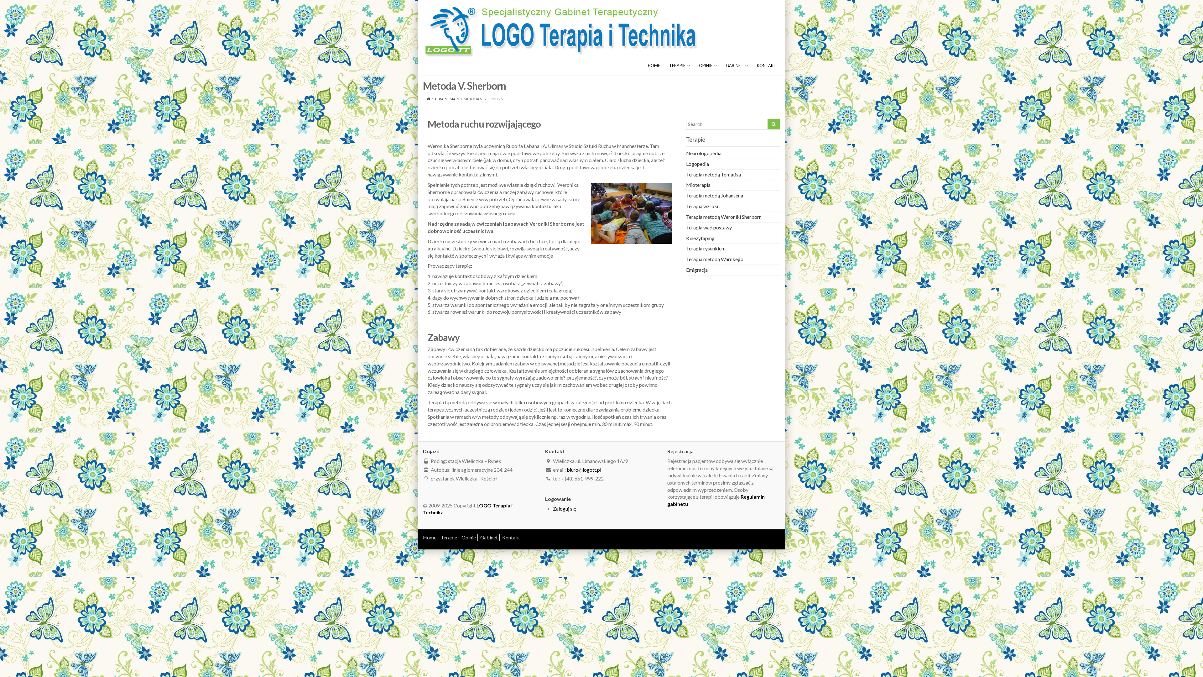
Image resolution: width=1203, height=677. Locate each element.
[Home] (428, 99)
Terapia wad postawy (709, 227)
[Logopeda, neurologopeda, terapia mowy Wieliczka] (561, 30)
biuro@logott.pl (584, 470)
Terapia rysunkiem (706, 248)
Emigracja (697, 270)
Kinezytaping (700, 238)
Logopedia (697, 164)
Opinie (705, 65)
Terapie (677, 65)
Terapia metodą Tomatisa (713, 174)
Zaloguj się (564, 509)
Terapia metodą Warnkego (714, 259)
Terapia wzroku (703, 206)
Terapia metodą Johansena (714, 195)
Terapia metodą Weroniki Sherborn (724, 217)
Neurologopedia (703, 153)
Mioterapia (698, 185)
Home (654, 65)
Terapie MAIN (447, 99)
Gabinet (734, 65)
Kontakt (766, 65)
